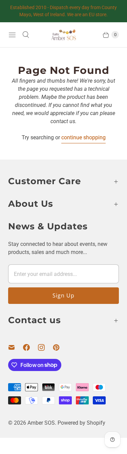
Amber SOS (41, 423)
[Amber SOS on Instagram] (45, 347)
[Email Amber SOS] (15, 347)
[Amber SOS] (63, 34)
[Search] (26, 35)
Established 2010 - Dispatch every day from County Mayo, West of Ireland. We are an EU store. (63, 11)
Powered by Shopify (81, 423)
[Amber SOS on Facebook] (30, 347)
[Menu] (12, 35)
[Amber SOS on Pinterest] (60, 347)
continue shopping (83, 137)
